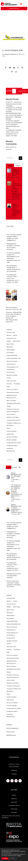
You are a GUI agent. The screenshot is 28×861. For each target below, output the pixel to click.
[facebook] (8, 780)
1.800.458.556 (17, 312)
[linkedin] (12, 780)
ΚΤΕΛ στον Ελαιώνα (12, 389)
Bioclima (9, 335)
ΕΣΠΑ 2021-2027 (11, 381)
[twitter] (16, 780)
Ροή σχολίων (11, 731)
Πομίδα (9, 406)
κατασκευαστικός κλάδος (14, 442)
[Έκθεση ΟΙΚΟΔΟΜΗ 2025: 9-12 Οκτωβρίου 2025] (9, 170)
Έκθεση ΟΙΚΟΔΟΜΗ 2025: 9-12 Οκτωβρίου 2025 (15, 172)
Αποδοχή (5, 858)
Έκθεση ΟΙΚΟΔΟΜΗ (12, 355)
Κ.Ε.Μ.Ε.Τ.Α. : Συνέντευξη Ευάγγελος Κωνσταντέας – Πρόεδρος (13, 104)
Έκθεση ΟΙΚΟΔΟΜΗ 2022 (14, 358)
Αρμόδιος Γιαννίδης (12, 375)
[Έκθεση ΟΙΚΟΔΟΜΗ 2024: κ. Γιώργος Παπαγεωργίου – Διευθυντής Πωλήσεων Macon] (9, 205)
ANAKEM (9, 329)
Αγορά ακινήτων (11, 364)
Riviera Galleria (11, 349)
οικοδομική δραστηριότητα (11, 449)
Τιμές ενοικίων (11, 414)
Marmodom (10, 347)
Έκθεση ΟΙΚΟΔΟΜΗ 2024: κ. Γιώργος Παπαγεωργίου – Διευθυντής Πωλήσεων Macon (16, 210)
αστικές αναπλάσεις (12, 437)
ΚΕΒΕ (8, 386)
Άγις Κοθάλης (10, 352)
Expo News (10, 226)
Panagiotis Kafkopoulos (10, 54)
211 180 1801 (14, 774)
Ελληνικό (9, 383)
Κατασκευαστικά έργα (13, 392)
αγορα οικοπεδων (12, 431)
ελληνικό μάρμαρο (12, 439)
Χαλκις (8, 428)
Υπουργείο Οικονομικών (13, 420)
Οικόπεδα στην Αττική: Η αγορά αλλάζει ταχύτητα (14, 575)
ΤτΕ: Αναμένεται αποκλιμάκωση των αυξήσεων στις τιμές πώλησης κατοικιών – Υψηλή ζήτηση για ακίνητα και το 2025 (16, 189)
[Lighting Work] (8, 298)
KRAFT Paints (16, 341)
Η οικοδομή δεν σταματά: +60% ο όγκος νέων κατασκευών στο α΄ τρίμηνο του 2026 (13, 278)
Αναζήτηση (8, 91)
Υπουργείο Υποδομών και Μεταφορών (14, 424)
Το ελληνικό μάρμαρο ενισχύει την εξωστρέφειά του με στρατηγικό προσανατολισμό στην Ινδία (14, 124)
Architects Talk (11, 332)
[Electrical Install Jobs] (14, 298)
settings (19, 855)
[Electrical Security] (14, 292)
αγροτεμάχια (10, 434)
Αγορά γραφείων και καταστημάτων (12, 368)
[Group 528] (14, 823)
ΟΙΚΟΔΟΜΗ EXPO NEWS (13, 403)
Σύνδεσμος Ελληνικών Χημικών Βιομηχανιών (13, 410)
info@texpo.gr (14, 770)
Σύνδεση (9, 724)
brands (15, 335)
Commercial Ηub (11, 338)
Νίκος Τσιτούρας (11, 400)
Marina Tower (10, 344)
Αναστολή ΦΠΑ (11, 372)
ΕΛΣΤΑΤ (9, 378)
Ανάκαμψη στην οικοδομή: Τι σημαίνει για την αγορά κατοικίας (14, 109)
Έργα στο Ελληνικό (12, 361)
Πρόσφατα (18, 165)
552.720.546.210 (16, 314)
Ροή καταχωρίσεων (13, 728)
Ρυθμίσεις (13, 858)
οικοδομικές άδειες (12, 445)
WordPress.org (11, 735)
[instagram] (20, 780)
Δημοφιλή (10, 165)
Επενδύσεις (17, 383)
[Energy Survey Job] (8, 292)
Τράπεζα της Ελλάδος (13, 417)
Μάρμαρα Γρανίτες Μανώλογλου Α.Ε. (12, 396)
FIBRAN (9, 341)
